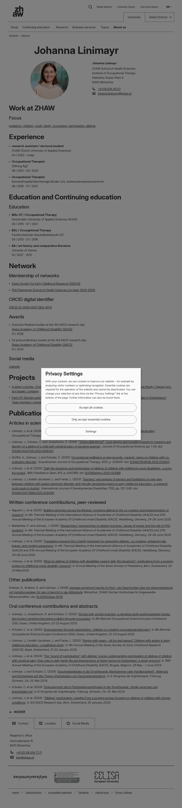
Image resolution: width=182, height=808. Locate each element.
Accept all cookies (91, 407)
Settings (91, 431)
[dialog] (91, 404)
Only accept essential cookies (91, 419)
